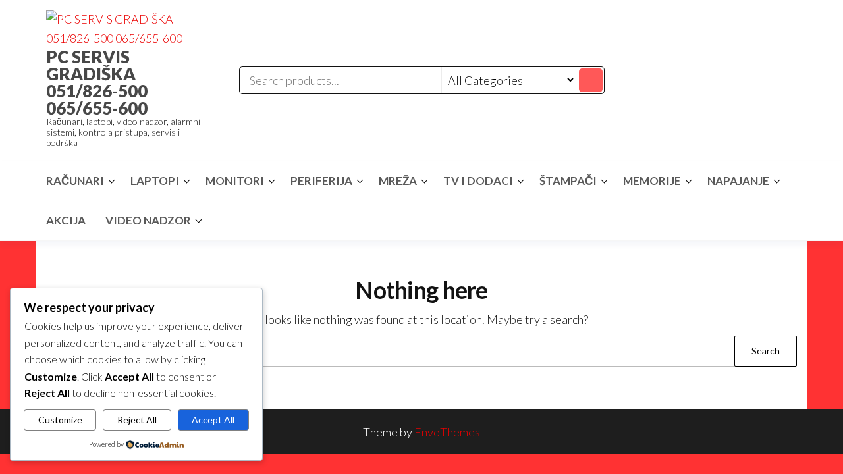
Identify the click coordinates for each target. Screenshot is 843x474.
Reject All (137, 419)
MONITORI (234, 181)
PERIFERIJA (321, 181)
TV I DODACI (478, 181)
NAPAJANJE (738, 181)
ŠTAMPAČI (568, 181)
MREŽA (398, 181)
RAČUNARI (75, 181)
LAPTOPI (154, 181)
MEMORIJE (652, 181)
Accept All (213, 419)
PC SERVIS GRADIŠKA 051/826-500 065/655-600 (97, 82)
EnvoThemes (447, 432)
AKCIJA (66, 220)
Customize (60, 419)
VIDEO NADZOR (148, 220)
